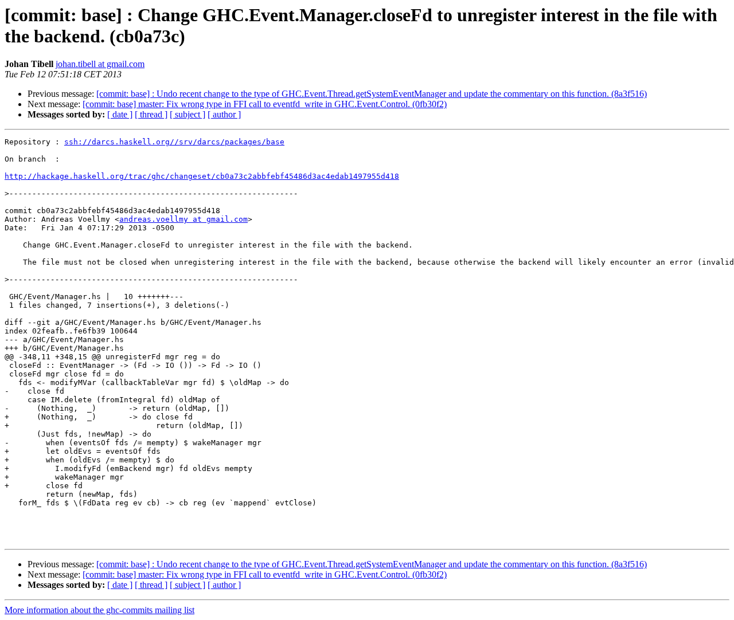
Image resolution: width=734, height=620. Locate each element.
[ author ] (224, 114)
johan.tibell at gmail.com (100, 64)
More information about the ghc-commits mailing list (99, 610)
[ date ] (119, 114)
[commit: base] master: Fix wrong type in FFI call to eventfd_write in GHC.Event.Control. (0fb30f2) (265, 104)
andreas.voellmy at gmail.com (183, 219)
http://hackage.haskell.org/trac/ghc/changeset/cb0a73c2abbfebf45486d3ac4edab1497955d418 (202, 176)
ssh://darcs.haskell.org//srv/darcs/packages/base (174, 142)
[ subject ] (187, 114)
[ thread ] (151, 114)
